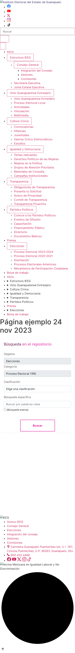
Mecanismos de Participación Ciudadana (41, 268)
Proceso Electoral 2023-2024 (33, 251)
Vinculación (21, 111)
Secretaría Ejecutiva (27, 83)
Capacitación (22, 223)
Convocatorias (23, 126)
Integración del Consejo (36, 70)
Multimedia (21, 115)
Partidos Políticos (21, 209)
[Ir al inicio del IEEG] (30, 2)
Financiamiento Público (29, 228)
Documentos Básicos (28, 236)
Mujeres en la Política (28, 163)
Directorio (20, 232)
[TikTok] (9, 25)
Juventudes (21, 135)
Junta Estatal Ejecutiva (29, 87)
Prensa (11, 240)
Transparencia (19, 181)
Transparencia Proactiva (30, 204)
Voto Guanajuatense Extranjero (30, 93)
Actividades (21, 107)
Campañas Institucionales (31, 175)
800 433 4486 (20, 555)
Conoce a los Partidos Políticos (35, 215)
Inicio (10, 51)
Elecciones (17, 246)
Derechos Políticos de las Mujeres (36, 159)
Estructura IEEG (20, 57)
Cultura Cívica (19, 121)
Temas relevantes (25, 155)
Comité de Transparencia (30, 199)
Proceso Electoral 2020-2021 (33, 256)
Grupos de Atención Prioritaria (34, 167)
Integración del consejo (22, 534)
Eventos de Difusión (27, 219)
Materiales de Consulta (29, 171)
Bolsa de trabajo (18, 272)
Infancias (20, 131)
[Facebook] (9, 7)
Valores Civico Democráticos (33, 139)
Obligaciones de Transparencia (34, 187)
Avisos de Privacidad (28, 195)
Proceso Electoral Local (29, 103)
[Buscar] (4, 38)
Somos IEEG (15, 521)
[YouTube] (9, 12)
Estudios (19, 143)
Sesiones (27, 74)
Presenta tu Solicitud (27, 191)
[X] (8, 16)
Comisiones (28, 79)
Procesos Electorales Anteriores (35, 264)
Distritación (21, 260)
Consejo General (18, 526)
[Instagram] (9, 21)
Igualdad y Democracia (25, 149)
